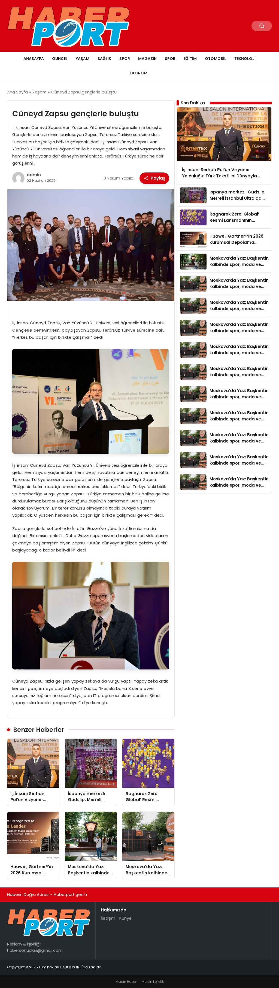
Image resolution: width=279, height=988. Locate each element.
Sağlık (104, 58)
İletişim (108, 918)
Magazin (147, 58)
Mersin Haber (126, 981)
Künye (125, 918)
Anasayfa (33, 58)
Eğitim (190, 58)
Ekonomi (139, 73)
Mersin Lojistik (153, 981)
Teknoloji (245, 58)
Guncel (60, 58)
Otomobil (215, 58)
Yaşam (82, 58)
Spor (124, 58)
